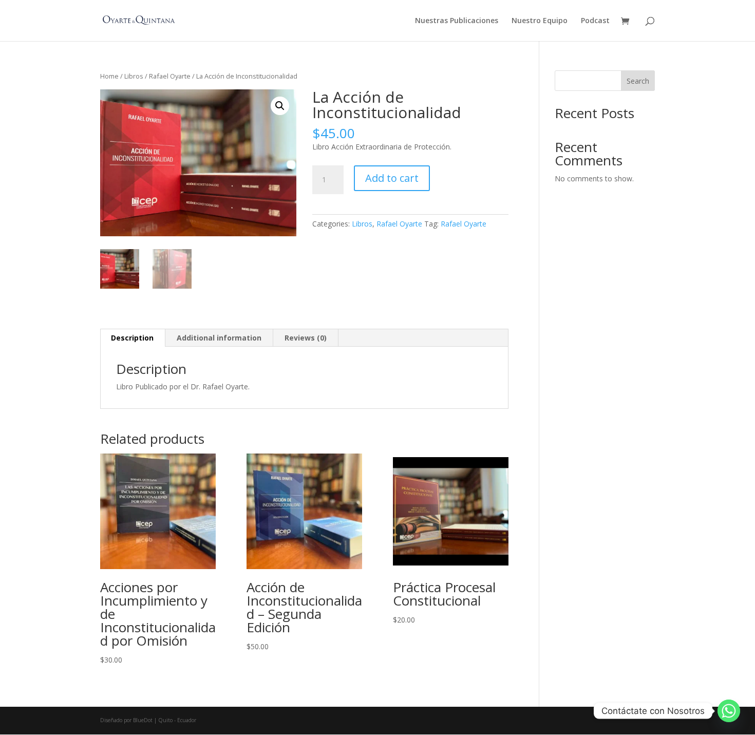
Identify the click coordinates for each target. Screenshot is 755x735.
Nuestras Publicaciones (456, 21)
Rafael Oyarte (170, 76)
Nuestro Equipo (540, 21)
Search (638, 81)
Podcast (595, 21)
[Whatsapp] (729, 711)
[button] (280, 106)
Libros (133, 76)
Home (109, 76)
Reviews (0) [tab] (306, 338)
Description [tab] (132, 338)
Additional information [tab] (219, 338)
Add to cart (392, 178)
